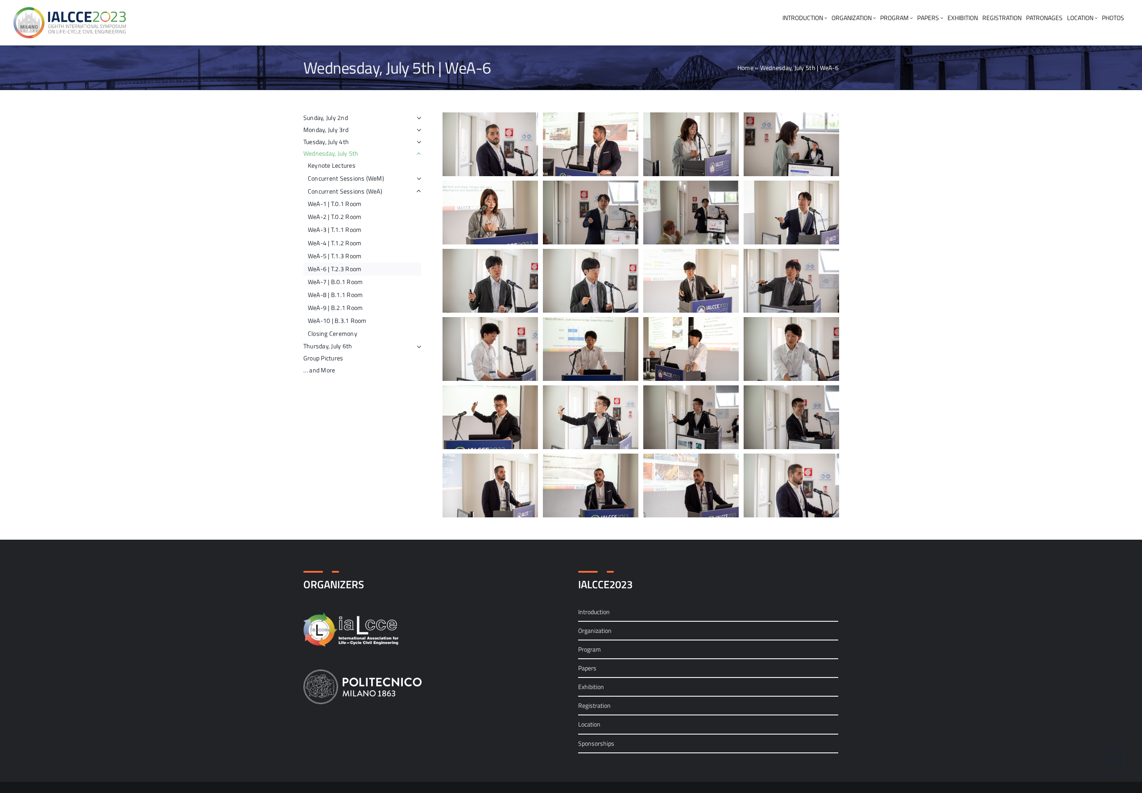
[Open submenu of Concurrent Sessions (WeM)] (419, 178)
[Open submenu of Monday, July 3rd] (417, 130)
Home (745, 67)
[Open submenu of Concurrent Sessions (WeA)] (419, 191)
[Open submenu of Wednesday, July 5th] (417, 153)
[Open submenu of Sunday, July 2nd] (417, 118)
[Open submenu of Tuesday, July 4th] (417, 142)
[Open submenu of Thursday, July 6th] (417, 346)
